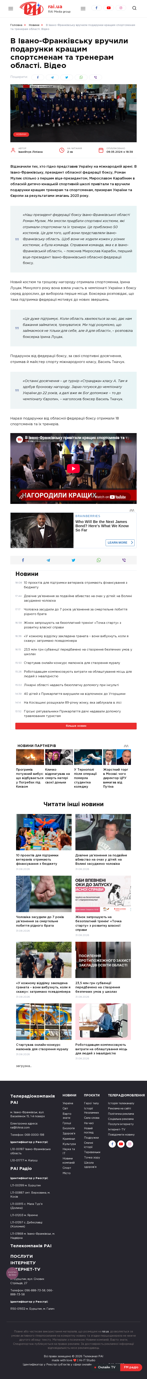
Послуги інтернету (121, 1124)
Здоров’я (69, 1133)
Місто (67, 1173)
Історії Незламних (91, 1110)
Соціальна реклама (121, 1119)
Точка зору (92, 1157)
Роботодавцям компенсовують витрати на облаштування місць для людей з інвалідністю (101, 1049)
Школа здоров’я (90, 1165)
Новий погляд (88, 1130)
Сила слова (91, 1118)
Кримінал (69, 1139)
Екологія (69, 1128)
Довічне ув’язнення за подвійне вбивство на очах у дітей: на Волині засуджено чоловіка (101, 859)
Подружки (91, 1138)
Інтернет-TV (116, 1129)
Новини (21, 134)
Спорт (67, 1168)
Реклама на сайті (119, 1108)
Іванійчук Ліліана (30, 150)
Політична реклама (121, 1114)
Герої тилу (91, 1103)
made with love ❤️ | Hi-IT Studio (73, 1360)
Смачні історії (88, 1145)
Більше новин (76, 726)
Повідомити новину (121, 1134)
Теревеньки (92, 1152)
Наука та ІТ (69, 1151)
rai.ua (55, 7)
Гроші (67, 1123)
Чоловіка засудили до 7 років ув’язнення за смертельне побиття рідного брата (40, 921)
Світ (65, 1108)
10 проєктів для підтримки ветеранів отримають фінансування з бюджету (37, 859)
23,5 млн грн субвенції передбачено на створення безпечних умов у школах (97, 987)
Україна (68, 1103)
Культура (69, 1144)
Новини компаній (69, 1160)
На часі (89, 1123)
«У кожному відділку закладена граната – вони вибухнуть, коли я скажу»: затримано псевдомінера (43, 987)
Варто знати (67, 1116)
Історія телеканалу (121, 1103)
